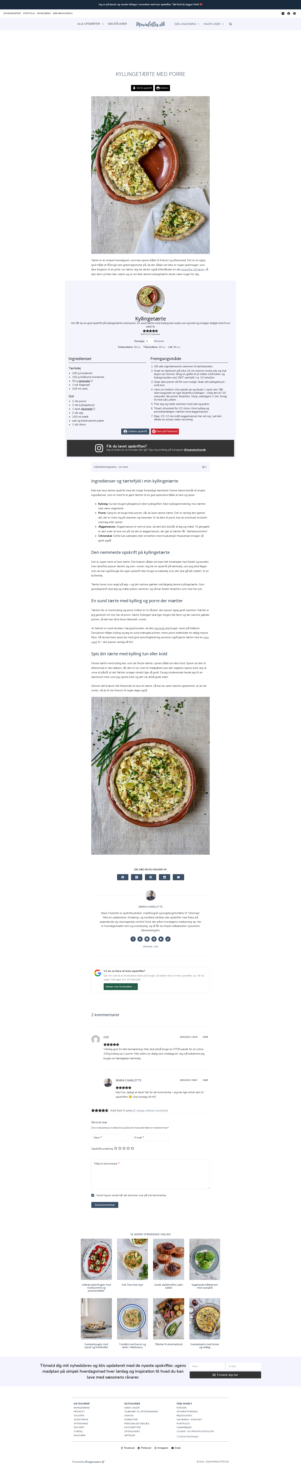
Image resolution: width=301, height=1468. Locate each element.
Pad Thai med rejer (132, 1284)
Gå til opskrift (144, 88)
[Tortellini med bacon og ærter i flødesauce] (132, 1318)
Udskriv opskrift (137, 431)
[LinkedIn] (164, 877)
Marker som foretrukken (121, 986)
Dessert (79, 1427)
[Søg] (230, 24)
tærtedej (159, 628)
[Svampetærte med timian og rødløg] (204, 1318)
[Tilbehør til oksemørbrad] (168, 1318)
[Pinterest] (294, 13)
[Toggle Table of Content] (202, 467)
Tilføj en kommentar (106, 1163)
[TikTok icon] (168, 939)
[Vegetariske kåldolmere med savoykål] (204, 1259)
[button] (144, 331)
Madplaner (212, 24)
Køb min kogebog (63, 13)
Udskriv (164, 88)
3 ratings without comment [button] (150, 1111)
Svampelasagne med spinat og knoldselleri (96, 1346)
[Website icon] (140, 939)
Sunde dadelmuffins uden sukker (168, 1286)
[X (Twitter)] (136, 877)
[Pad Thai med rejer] (132, 1259)
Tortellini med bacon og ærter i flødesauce (132, 1346)
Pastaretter (132, 1427)
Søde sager (132, 1407)
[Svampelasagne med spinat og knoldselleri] (96, 1318)
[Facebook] (288, 13)
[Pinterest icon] (154, 939)
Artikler (129, 1435)
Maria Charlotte (128, 1080)
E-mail (139, 1137)
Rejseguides (184, 1415)
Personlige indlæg (136, 1423)
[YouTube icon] (161, 939)
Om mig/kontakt (12, 13)
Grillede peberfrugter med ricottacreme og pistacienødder (96, 1287)
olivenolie (84, 381)
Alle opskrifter (88, 24)
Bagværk (80, 1435)
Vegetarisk (81, 1419)
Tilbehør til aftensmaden (141, 1411)
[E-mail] (178, 877)
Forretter (131, 1419)
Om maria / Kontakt (189, 1419)
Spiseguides (132, 1431)
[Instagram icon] (147, 939)
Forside (182, 1407)
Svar (205, 1037)
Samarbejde (184, 1427)
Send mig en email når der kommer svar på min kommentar (131, 1195)
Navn (98, 1137)
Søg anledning (185, 24)
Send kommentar (105, 1205)
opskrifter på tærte (192, 269)
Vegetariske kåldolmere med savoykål (205, 1286)
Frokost (79, 1411)
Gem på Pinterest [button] (167, 431)
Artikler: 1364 (150, 946)
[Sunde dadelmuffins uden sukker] (168, 1259)
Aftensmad (81, 1423)
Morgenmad (82, 1407)
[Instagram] (283, 13)
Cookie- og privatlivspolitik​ (195, 1431)
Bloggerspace (93, 1461)
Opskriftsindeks (187, 1411)
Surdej (78, 1431)
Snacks (129, 1415)
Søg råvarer (117, 24)
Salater (79, 1415)
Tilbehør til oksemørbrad (168, 1344)
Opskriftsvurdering (102, 1148)
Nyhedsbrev (44, 13)
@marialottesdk (195, 450)
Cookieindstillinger (188, 1436)
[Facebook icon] (133, 939)
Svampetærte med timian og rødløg (204, 1346)
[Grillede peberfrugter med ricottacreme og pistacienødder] (96, 1259)
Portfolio (29, 13)
